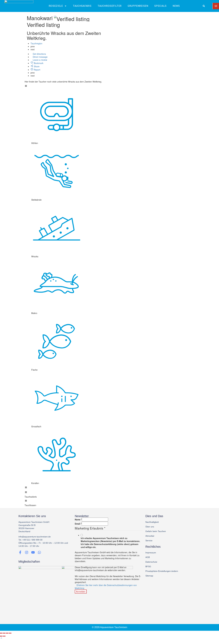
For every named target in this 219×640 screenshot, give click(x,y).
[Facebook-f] (20, 552)
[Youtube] (33, 552)
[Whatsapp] (39, 552)
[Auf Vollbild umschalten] (7, 633)
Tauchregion (36, 43)
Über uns (149, 526)
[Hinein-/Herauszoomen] (10, 633)
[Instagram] (26, 552)
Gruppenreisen (138, 5)
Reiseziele (56, 5)
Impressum (150, 552)
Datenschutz (151, 562)
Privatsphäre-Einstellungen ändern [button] (161, 571)
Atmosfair (149, 536)
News (176, 5)
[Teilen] (4, 633)
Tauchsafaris (82, 5)
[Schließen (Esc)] (1, 633)
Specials (160, 5)
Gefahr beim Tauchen (155, 531)
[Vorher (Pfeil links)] (1, 636)
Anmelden (81, 591)
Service (148, 540)
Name (78, 519)
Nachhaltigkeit (152, 522)
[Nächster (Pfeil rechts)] (4, 636)
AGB (147, 557)
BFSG (148, 566)
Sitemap (149, 576)
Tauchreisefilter (109, 5)
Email (78, 523)
